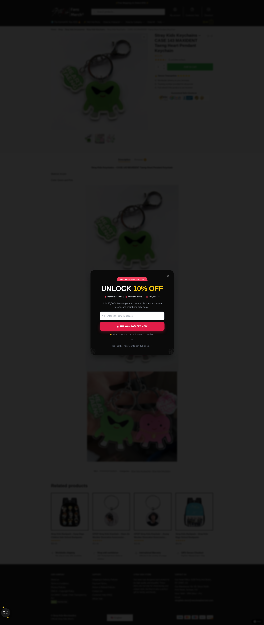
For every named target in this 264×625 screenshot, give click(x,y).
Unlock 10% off (5, 612)
